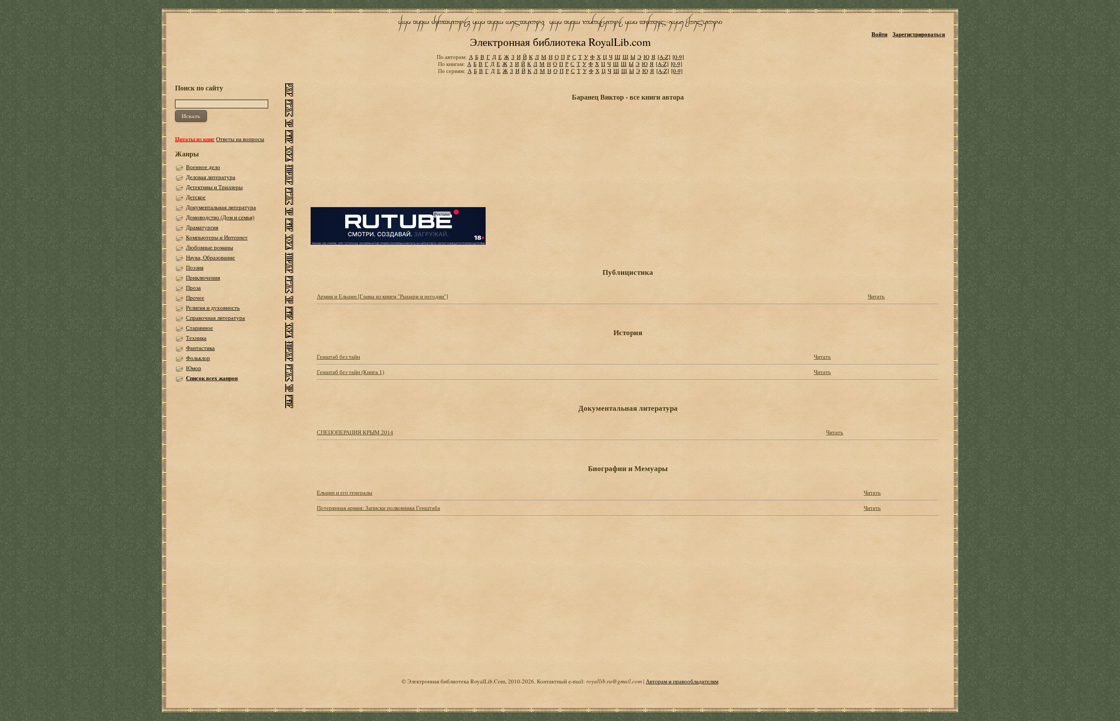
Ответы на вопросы (240, 138)
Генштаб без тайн (338, 356)
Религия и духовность (213, 308)
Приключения (203, 277)
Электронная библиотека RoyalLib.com (560, 42)
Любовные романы (209, 247)
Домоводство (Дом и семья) (220, 217)
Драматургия (202, 227)
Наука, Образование (210, 257)
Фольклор (198, 358)
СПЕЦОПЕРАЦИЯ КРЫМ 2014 (355, 432)
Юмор (193, 368)
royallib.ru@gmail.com (614, 681)
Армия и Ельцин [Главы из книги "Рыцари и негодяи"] (382, 296)
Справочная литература (215, 318)
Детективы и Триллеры (214, 187)
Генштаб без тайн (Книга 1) (350, 372)
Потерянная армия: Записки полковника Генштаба (378, 508)
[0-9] (678, 57)
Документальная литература (221, 207)
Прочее (195, 298)
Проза (193, 287)
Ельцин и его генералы (344, 492)
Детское (196, 197)
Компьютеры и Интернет (217, 237)
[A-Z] (664, 57)
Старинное (199, 328)
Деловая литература (210, 177)
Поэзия (194, 267)
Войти (879, 34)
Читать (876, 296)
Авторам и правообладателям (682, 681)
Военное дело (203, 167)
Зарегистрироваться (918, 34)
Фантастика (200, 348)
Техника (196, 338)
